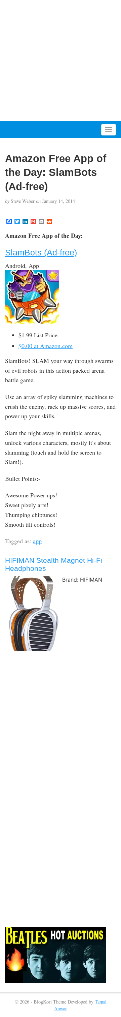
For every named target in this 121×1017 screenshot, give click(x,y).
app (37, 541)
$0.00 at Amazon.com (45, 346)
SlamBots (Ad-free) (41, 252)
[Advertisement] (60, 60)
